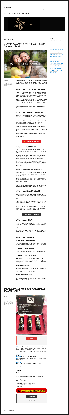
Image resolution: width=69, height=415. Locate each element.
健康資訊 (19, 13)
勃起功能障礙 (58, 54)
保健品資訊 (14, 13)
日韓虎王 (59, 59)
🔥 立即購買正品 (31, 338)
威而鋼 (51, 56)
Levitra (61, 49)
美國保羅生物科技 (8, 303)
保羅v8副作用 (10, 83)
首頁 (5, 13)
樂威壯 (61, 61)
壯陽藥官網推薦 (25, 13)
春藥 (58, 61)
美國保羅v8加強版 (9, 301)
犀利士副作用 (59, 65)
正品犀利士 (51, 63)
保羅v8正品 (56, 52)
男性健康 (51, 68)
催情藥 (54, 54)
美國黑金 (55, 68)
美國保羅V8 (18, 362)
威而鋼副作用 (55, 56)
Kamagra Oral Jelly (56, 49)
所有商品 (8, 13)
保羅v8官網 (10, 84)
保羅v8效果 (51, 52)
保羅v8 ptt (5, 83)
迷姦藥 (61, 70)
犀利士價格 (54, 65)
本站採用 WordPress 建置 (12, 410)
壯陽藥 (62, 54)
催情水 (51, 54)
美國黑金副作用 (59, 68)
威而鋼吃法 (59, 56)
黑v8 (8, 304)
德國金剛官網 (60, 58)
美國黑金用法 (57, 70)
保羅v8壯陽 (6, 84)
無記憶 (62, 63)
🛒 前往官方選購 (31, 396)
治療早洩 (58, 63)
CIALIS (51, 49)
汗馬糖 (55, 63)
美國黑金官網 (52, 70)
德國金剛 (55, 58)
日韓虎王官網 (52, 61)
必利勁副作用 (55, 59)
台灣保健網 (7, 7)
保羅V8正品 (18, 346)
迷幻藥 (51, 72)
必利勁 (51, 59)
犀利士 (51, 65)
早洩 (55, 61)
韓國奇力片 (54, 72)
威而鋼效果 (51, 58)
